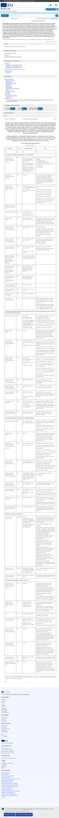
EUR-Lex (5, 8)
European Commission (6, 777)
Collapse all (54, 41)
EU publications (4, 731)
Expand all (48, 41)
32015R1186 (8, 66)
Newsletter (3, 719)
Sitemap (3, 702)
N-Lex (2, 734)
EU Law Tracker (4, 736)
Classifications (7, 76)
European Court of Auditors (6, 781)
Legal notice (3, 708)
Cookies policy (4, 709)
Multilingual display (8, 113)
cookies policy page (28, 808)
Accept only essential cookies (24, 814)
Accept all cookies (9, 814)
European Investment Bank (6, 787)
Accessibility (4, 711)
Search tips (14, 18)
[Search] (56, 15)
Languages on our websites (7, 763)
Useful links (3, 720)
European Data (4, 725)
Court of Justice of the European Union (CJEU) (10, 778)
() (48, 136)
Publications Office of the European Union (21, 694)
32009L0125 (8, 72)
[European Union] (4, 741)
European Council (4, 774)
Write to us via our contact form (7, 751)
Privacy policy (4, 764)
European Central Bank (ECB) (7, 780)
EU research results (5, 728)
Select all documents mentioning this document (15, 69)
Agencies (3, 797)
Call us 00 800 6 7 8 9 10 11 (6, 748)
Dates (5, 43)
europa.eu (11, 743)
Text (5, 116)
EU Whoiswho (4, 730)
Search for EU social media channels (8, 758)
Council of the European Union (7, 775)
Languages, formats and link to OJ (12, 105)
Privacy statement (5, 712)
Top (5, 681)
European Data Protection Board (7, 792)
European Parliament (5, 772)
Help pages (3, 699)
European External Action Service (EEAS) (9, 783)
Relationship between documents (12, 61)
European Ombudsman (6, 789)
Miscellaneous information (10, 50)
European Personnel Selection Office (8, 794)
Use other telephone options (7, 749)
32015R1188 (8, 67)
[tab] (30, 44)
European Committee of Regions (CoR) (9, 786)
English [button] (56, 6)
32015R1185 (8, 65)
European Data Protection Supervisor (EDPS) (10, 791)
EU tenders (3, 727)
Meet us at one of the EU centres (8, 752)
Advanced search (54, 18)
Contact (3, 701)
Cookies (3, 767)
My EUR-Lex (50, 6)
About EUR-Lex (4, 717)
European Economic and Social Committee (10, 784)
